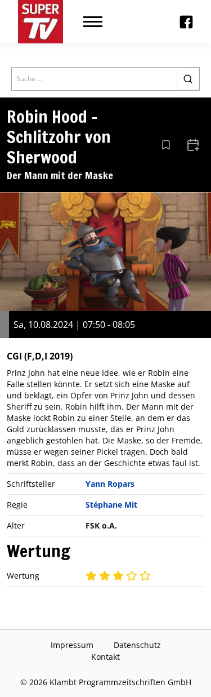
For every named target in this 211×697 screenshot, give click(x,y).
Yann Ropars (110, 483)
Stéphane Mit (111, 504)
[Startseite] (40, 22)
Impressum (72, 645)
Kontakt (105, 656)
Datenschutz (137, 645)
